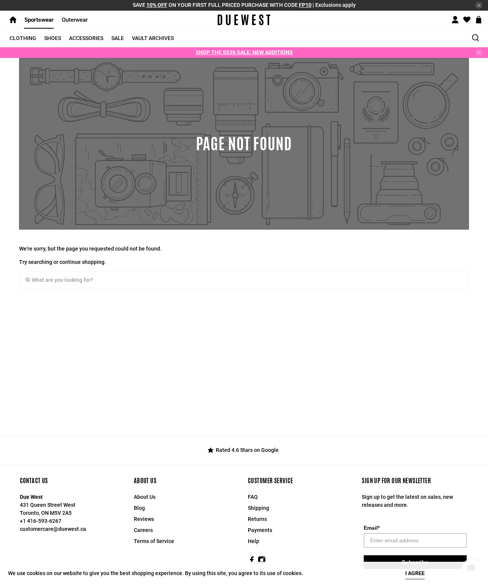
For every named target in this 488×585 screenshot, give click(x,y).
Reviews (144, 519)
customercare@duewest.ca (53, 529)
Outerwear (75, 19)
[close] (479, 5)
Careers (143, 530)
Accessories (86, 38)
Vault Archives (153, 38)
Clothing (23, 38)
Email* (372, 528)
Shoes (52, 38)
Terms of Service (154, 541)
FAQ (253, 497)
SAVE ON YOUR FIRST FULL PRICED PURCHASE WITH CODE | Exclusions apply (244, 5)
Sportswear (39, 19)
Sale (117, 38)
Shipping (258, 508)
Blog (139, 508)
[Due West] (243, 19)
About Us (145, 497)
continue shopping (81, 262)
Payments (260, 530)
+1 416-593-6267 (40, 521)
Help (253, 541)
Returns (257, 519)
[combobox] (244, 280)
